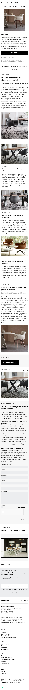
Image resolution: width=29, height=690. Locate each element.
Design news (5, 644)
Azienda (3, 673)
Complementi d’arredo (7, 659)
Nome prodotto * (6, 464)
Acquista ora (14, 52)
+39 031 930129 (7, 609)
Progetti (3, 632)
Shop (9, 6)
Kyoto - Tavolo (5, 564)
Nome (3, 469)
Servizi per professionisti (8, 637)
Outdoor (3, 661)
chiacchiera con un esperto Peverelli (16, 61)
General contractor (7, 636)
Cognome (4, 475)
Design (3, 646)
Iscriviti (14, 593)
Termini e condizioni (14, 682)
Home (5, 6)
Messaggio (4, 491)
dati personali (21, 507)
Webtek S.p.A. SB (17, 684)
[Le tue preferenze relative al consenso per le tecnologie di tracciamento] (2, 687)
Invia (22, 519)
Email (3, 480)
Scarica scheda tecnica (9, 362)
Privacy (3, 505)
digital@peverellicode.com (11, 612)
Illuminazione (5, 663)
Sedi (2, 669)
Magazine (4, 647)
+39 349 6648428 (8, 611)
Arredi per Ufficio (6, 657)
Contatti (3, 671)
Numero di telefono (7, 486)
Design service (5, 634)
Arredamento (16, 6)
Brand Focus (5, 649)
